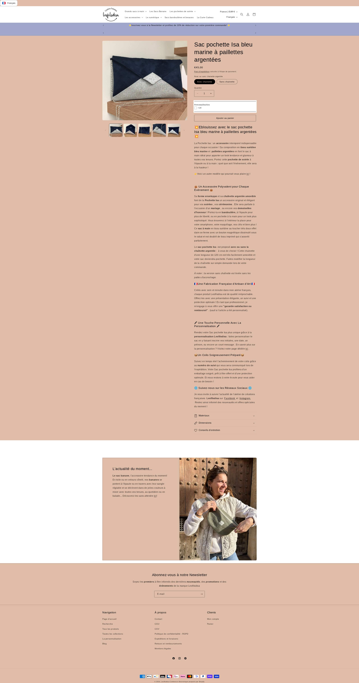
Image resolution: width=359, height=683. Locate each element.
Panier (210, 624)
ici (155, 496)
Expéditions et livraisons (166, 639)
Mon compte (213, 619)
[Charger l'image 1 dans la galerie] (115, 130)
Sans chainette (227, 82)
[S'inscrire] (201, 594)
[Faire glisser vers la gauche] (105, 130)
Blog (104, 644)
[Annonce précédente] (103, 25)
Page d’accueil (109, 619)
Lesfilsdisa (165, 681)
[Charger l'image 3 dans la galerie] (144, 130)
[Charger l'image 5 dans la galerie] (173, 130)
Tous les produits (110, 629)
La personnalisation (111, 639)
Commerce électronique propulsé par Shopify (187, 681)
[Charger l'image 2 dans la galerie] (130, 130)
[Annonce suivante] (256, 25)
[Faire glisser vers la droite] (184, 130)
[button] (135, 11)
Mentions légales (163, 648)
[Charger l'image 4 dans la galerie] (159, 130)
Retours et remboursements (168, 644)
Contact (158, 619)
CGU (157, 624)
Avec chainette (204, 82)
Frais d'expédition (202, 72)
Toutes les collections (112, 634)
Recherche (107, 624)
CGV (157, 629)
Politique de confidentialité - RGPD (171, 634)
